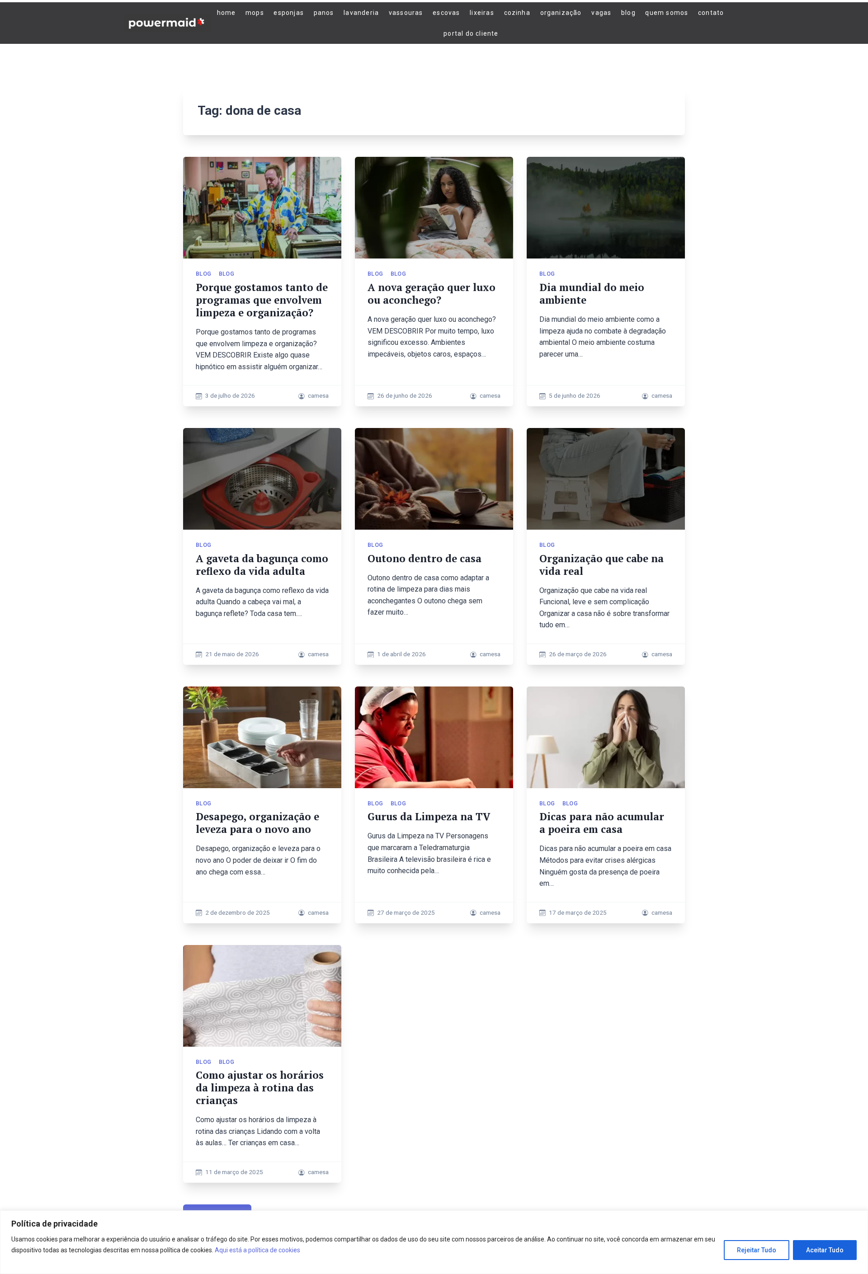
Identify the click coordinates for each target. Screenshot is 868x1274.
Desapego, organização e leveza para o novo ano (257, 823)
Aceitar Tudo (825, 1250)
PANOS (324, 12)
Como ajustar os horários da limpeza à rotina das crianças (260, 1087)
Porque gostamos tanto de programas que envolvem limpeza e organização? (262, 300)
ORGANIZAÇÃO (561, 12)
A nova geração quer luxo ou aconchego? (431, 293)
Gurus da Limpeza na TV (429, 816)
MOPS (254, 12)
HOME (226, 12)
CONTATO (711, 12)
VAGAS (601, 12)
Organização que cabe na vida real (601, 565)
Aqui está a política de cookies (257, 1250)
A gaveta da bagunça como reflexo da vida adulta (262, 565)
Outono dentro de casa (424, 558)
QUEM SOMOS (666, 12)
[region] (434, 1242)
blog (204, 273)
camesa (318, 395)
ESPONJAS (289, 12)
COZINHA (517, 12)
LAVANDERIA (361, 12)
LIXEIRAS (482, 12)
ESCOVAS (446, 12)
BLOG (628, 12)
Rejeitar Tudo (756, 1250)
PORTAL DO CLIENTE (470, 33)
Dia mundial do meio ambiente (591, 293)
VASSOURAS (406, 12)
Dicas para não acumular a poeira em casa (601, 823)
